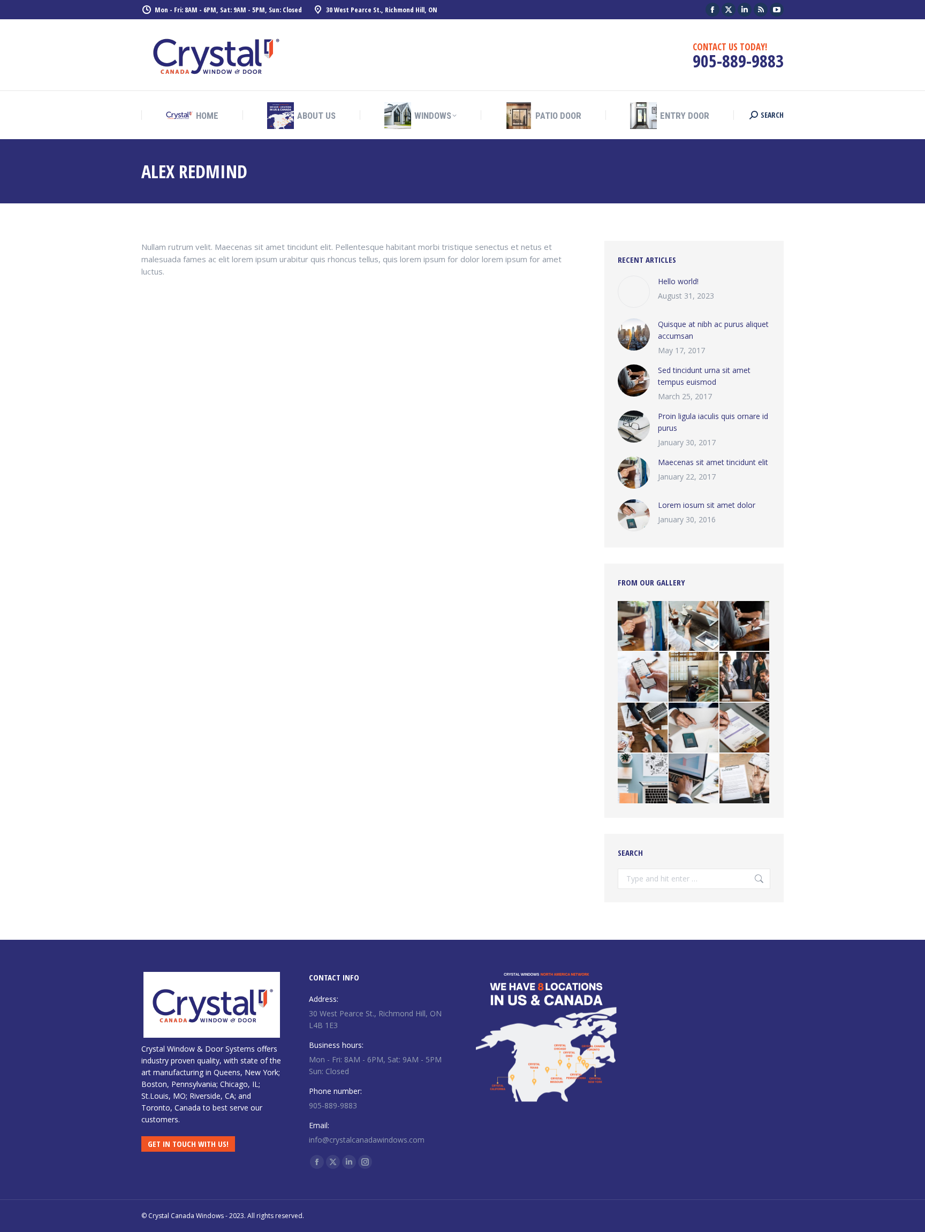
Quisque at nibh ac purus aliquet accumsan (713, 330)
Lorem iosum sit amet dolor (706, 505)
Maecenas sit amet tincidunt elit (713, 462)
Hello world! (678, 281)
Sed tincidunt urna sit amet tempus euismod (704, 376)
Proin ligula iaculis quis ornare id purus (713, 422)
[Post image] (634, 292)
